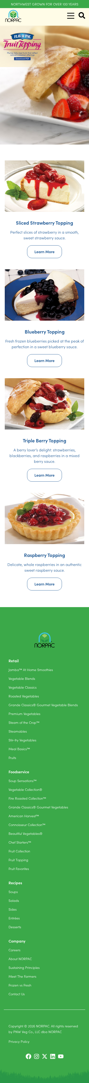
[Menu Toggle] (70, 16)
